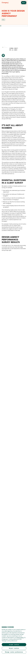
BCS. (18, 272)
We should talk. (16, 441)
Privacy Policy (20, 637)
